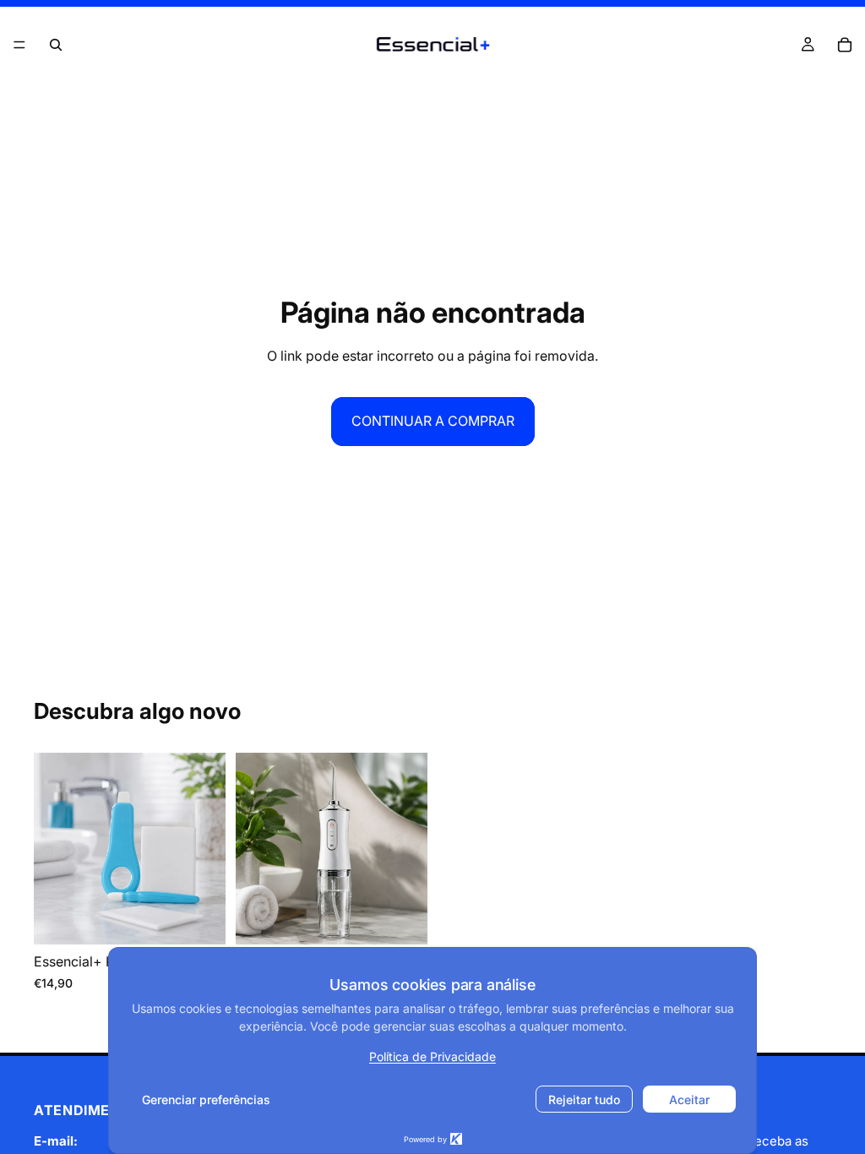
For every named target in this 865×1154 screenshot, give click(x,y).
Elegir (415, 917)
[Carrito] (844, 44)
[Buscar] (55, 44)
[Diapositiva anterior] (52, 849)
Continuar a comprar (432, 420)
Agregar (214, 917)
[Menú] (19, 44)
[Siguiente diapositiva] (207, 849)
